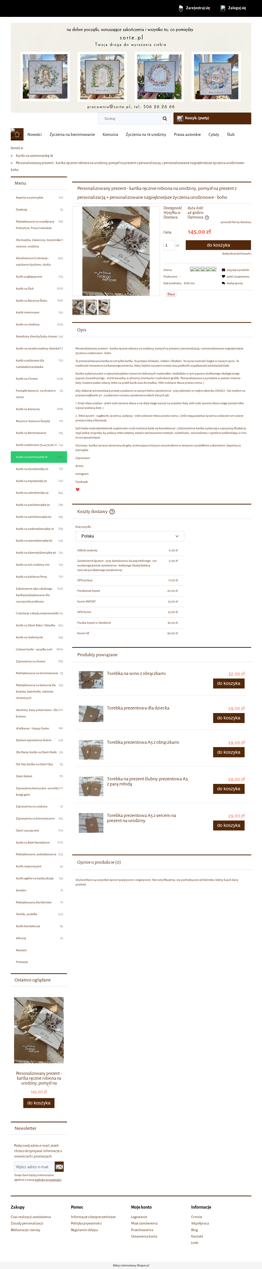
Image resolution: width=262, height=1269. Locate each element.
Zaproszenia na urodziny (32, 806)
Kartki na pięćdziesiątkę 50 (33, 505)
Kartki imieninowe (27, 312)
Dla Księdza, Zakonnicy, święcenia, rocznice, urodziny (38, 243)
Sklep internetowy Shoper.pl (131, 1265)
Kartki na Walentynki (29, 637)
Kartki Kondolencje (28, 926)
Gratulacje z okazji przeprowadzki (37, 613)
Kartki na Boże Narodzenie (33, 842)
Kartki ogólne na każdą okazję (34, 878)
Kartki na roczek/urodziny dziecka (37, 348)
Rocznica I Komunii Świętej (33, 421)
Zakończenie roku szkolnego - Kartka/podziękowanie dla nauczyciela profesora (34, 595)
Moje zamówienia (144, 1223)
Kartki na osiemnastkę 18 (31, 457)
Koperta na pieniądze (29, 197)
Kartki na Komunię (28, 409)
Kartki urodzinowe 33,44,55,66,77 (36, 445)
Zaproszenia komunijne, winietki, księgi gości (37, 791)
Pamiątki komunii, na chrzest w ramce (36, 394)
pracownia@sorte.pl (88, 395)
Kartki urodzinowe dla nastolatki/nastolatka (30, 363)
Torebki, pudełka (26, 914)
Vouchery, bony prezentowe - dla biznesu (37, 713)
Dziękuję (21, 209)
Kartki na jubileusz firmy (31, 577)
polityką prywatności (48, 1180)
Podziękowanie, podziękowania (36, 854)
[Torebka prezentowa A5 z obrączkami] (91, 750)
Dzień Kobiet (24, 776)
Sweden (21, 890)
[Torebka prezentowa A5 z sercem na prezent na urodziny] (91, 823)
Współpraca (200, 1223)
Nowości (21, 950)
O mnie (196, 1217)
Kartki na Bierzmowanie (31, 433)
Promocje (22, 962)
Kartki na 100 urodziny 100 (33, 565)
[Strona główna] (131, 66)
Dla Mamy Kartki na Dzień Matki (36, 752)
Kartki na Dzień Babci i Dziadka (35, 625)
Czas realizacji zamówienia (31, 1217)
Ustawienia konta (144, 1236)
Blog (194, 1230)
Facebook (81, 482)
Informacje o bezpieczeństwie (93, 1217)
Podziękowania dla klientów (34, 902)
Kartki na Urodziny (28, 324)
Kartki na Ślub (25, 289)
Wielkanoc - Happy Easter (32, 728)
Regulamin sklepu (84, 1230)
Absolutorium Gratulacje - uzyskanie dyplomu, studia (33, 261)
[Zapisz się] (59, 1167)
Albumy (21, 938)
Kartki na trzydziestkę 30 (31, 481)
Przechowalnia (142, 1230)
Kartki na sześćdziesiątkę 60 (33, 517)
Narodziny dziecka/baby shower (36, 336)
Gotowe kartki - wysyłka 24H (34, 649)
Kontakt (197, 1236)
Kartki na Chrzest (27, 379)
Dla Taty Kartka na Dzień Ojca (34, 764)
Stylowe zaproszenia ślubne (33, 740)
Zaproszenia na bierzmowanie (35, 818)
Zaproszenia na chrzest (30, 661)
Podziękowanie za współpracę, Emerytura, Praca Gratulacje (35, 225)
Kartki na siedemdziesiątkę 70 (35, 529)
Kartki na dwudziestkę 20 (32, 469)
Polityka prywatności (86, 1223)
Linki (195, 1243)
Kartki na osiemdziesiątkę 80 (34, 541)
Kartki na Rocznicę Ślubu (31, 301)
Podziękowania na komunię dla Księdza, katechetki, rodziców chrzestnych (36, 691)
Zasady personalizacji (27, 1223)
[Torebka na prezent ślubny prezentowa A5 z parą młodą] (91, 786)
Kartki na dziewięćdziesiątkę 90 (36, 553)
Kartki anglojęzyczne (29, 277)
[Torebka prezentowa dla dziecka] (91, 714)
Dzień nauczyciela (27, 830)
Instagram (82, 474)
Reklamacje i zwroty (25, 1230)
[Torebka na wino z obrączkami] (91, 680)
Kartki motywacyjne (28, 866)
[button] (234, 270)
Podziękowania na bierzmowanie (37, 673)
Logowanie (139, 1217)
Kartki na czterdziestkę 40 (32, 493)
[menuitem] (35, 134)
